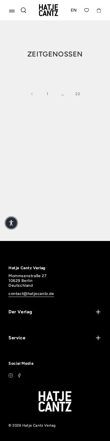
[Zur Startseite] (48, 10)
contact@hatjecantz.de (31, 293)
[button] (11, 223)
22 (77, 94)
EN (74, 10)
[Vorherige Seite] (32, 94)
